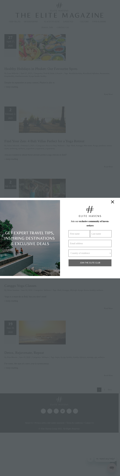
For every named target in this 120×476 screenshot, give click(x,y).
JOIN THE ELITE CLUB (90, 263)
